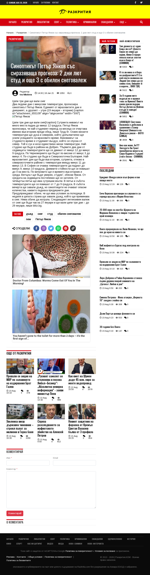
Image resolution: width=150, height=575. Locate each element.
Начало (36, 2)
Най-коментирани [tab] (130, 41)
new (28, 219)
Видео (50, 543)
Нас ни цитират (34, 543)
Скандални (107, 22)
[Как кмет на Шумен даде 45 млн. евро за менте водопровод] (82, 373)
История (131, 538)
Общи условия (35, 557)
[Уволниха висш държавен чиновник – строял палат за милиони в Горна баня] (20, 418)
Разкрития (26, 22)
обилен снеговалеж (69, 213)
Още (122, 22)
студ (50, 213)
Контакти (21, 557)
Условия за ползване (105, 551)
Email (55, 458)
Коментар (11, 469)
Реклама (10, 557)
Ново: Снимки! (75, 543)
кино (8, 543)
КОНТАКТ (55, 2)
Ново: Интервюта (95, 543)
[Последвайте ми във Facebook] (135, 3)
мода (61, 543)
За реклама (45, 2)
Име (9, 458)
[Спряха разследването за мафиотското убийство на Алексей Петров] (51, 418)
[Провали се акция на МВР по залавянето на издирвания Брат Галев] (20, 373)
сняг (40, 213)
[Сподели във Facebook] (36, 228)
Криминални (89, 22)
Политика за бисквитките (18, 560)
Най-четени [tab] (108, 41)
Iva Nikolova (26, 94)
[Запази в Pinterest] (66, 228)
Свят (56, 22)
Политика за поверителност (79, 551)
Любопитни (43, 22)
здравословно (115, 538)
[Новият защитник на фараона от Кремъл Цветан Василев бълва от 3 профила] (82, 418)
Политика (71, 22)
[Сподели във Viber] (44, 228)
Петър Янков (43, 219)
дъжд (29, 213)
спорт (19, 543)
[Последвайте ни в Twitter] (141, 3)
